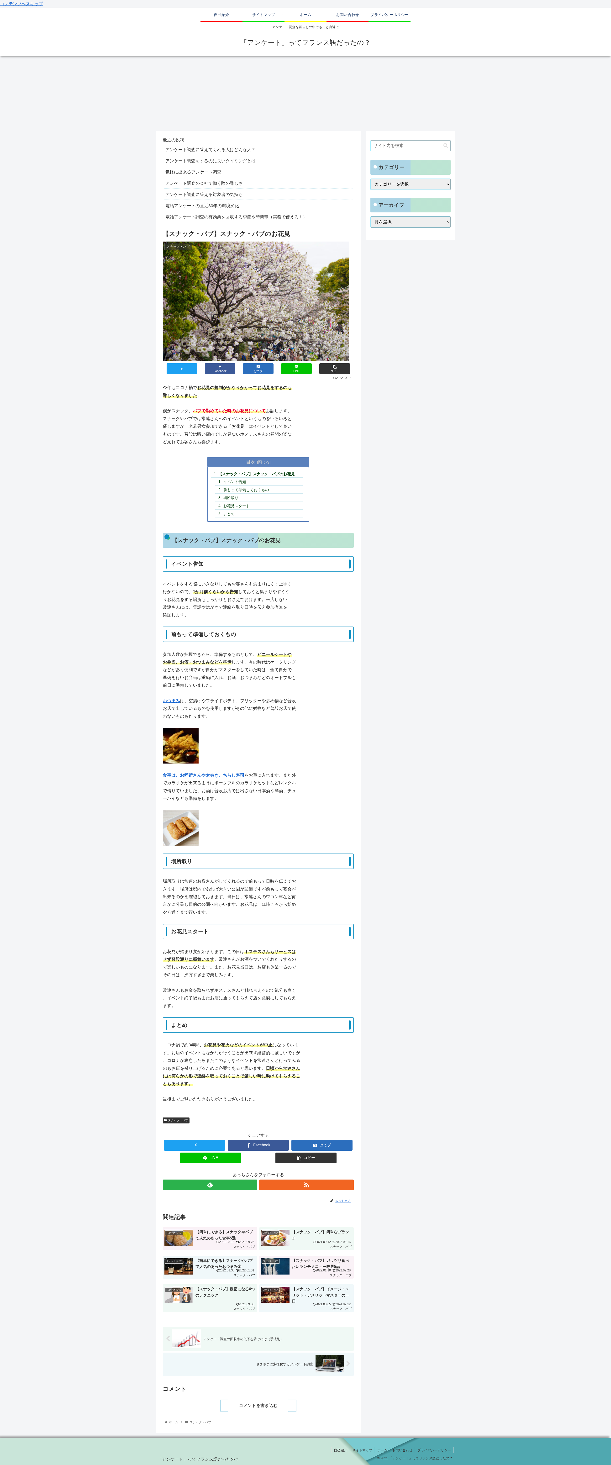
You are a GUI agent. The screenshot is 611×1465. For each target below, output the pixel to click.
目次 (250, 461)
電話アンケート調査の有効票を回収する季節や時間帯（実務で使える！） (236, 217)
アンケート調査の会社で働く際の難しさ (204, 183)
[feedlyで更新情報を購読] (210, 1185)
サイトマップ (362, 1450)
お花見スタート (236, 506)
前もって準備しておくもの (246, 490)
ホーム (382, 1450)
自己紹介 (340, 1450)
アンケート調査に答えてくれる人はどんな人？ (210, 149)
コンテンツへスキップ (21, 3)
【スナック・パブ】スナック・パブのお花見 (256, 474)
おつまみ (171, 700)
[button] (334, 368)
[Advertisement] (305, 95)
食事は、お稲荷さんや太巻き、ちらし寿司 (203, 775)
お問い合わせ (402, 1450)
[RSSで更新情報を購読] (306, 1185)
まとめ (229, 513)
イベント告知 (234, 482)
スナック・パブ (178, 1120)
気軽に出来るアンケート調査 (193, 172)
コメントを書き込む (258, 1405)
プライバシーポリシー (434, 1450)
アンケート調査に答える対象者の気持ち (204, 194)
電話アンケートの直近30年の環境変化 (202, 205)
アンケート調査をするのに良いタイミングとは (210, 160)
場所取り (230, 497)
